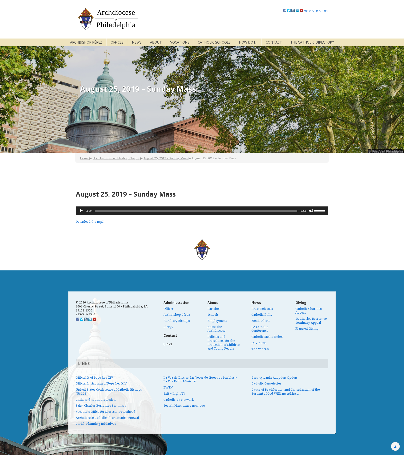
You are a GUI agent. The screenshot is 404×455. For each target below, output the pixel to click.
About (156, 42)
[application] (202, 210)
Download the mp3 (90, 221)
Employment (217, 320)
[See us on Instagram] (86, 320)
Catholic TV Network (178, 399)
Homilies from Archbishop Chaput (116, 158)
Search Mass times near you (184, 405)
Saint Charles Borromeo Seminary (101, 405)
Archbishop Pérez (86, 42)
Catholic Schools (214, 42)
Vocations (180, 42)
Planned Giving (307, 328)
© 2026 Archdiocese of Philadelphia (102, 302)
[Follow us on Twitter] (289, 11)
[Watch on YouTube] (301, 11)
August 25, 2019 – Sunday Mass (166, 158)
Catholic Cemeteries (266, 383)
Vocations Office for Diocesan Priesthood (105, 411)
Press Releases (262, 308)
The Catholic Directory (312, 42)
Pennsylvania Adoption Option (274, 377)
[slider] (320, 210)
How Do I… (248, 42)
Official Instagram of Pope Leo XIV (101, 383)
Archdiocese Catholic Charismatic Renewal (107, 417)
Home (84, 158)
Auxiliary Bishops (176, 320)
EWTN (168, 387)
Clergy (168, 327)
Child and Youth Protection (96, 399)
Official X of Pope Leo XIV (94, 377)
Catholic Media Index (267, 336)
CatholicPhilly (261, 314)
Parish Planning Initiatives (96, 423)
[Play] (81, 211)
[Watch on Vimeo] (297, 11)
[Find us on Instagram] (293, 11)
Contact (274, 42)
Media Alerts (260, 320)
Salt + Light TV (174, 393)
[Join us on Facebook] (284, 11)
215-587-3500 (315, 11)
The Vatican (260, 349)
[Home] (107, 19)
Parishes (213, 308)
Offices (117, 42)
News (137, 42)
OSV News (258, 343)
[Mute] (311, 211)
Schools (213, 314)
